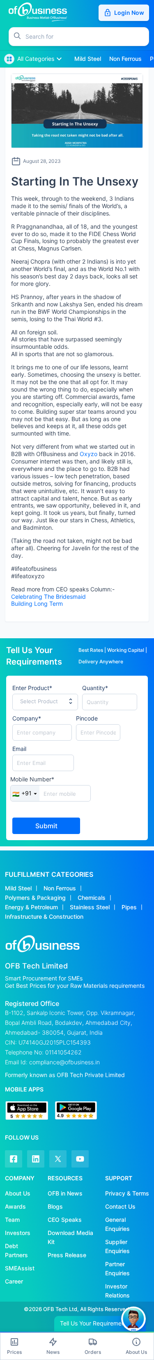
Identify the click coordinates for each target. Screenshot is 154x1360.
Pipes (129, 907)
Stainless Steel (90, 907)
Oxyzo (88, 453)
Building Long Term (37, 603)
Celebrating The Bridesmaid (48, 596)
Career (14, 1281)
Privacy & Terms (127, 1193)
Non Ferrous (60, 888)
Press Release (67, 1254)
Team (12, 1219)
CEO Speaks (65, 1219)
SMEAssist (19, 1268)
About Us (17, 1193)
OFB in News (65, 1193)
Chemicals (92, 897)
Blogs (55, 1206)
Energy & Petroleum (31, 907)
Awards (15, 1206)
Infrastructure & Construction (44, 916)
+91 (22, 793)
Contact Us (120, 1206)
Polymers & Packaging (35, 897)
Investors (17, 1232)
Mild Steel (18, 888)
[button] (87, 37)
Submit (46, 826)
